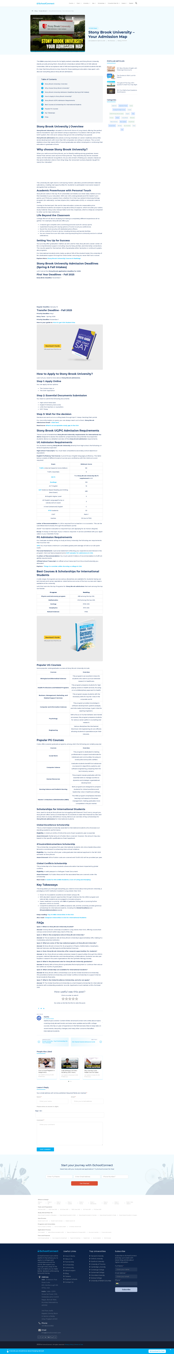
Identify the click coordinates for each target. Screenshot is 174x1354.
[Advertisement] (70, 172)
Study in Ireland (106, 1202)
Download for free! (158, 1351)
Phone (118, 1280)
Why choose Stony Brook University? (57, 88)
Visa (122, 129)
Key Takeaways (50, 113)
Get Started (84, 1183)
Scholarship (69, 1265)
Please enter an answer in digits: (48, 1106)
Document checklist (93, 1232)
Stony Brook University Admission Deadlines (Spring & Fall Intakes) (67, 92)
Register (131, 3)
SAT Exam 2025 (87, 1209)
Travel (134, 125)
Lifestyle (117, 117)
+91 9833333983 (48, 1326)
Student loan (87, 1238)
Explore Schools (71, 1279)
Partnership (69, 1262)
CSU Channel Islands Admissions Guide (83, 1042)
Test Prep (120, 125)
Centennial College (97, 1272)
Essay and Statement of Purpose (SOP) (76, 1232)
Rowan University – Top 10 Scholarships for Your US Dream (55, 1041)
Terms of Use (79, 1344)
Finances (111, 117)
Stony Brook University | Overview (56, 84)
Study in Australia (70, 1202)
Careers (131, 105)
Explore (124, 3)
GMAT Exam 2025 (53, 1209)
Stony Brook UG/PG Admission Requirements (60, 100)
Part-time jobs (107, 1238)
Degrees (127, 113)
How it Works (70, 1256)
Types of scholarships (75, 1238)
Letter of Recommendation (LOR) (56, 1232)
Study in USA (40, 1202)
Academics (114, 105)
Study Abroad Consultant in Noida (108, 1215)
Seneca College (96, 1278)
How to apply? (41, 1232)
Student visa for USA (43, 1221)
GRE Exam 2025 (41, 1209)
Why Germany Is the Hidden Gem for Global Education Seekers (91, 1072)
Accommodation (97, 1238)
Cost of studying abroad (43, 1238)
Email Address (120, 1273)
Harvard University (97, 1256)
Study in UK (50, 1202)
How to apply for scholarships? (59, 1238)
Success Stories (112, 125)
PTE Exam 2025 (97, 1209)
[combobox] (117, 1283)
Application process (123, 105)
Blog (36, 11)
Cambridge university (98, 1267)
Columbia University (98, 1275)
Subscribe (126, 1290)
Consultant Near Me (113, 3)
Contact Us (69, 1282)
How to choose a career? (60, 1226)
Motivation (132, 117)
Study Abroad (43, 11)
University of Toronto (98, 1264)
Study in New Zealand (129, 1202)
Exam (78, 3)
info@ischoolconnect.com (51, 1333)
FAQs (46, 117)
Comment (40, 1120)
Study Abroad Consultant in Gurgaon (128, 1215)
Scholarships (101, 3)
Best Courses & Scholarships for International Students (63, 104)
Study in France (81, 1202)
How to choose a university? (44, 1226)
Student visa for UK (70, 1221)
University (86, 3)
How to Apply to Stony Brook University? (58, 96)
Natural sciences (113, 121)
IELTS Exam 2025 (64, 1209)
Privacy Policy (69, 1344)
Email (73, 1097)
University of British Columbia (101, 1281)
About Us (68, 1259)
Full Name (119, 1266)
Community (69, 1268)
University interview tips (75, 1226)
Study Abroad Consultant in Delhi (68, 1215)
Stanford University (97, 1261)
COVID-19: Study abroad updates (117, 113)
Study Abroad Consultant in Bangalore (47, 1215)
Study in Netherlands (93, 1202)
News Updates (123, 121)
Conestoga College (97, 1270)
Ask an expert (70, 1270)
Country (71, 3)
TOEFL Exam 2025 (75, 1209)
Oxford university (97, 1259)
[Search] (136, 3)
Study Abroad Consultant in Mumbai (88, 1215)
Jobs (93, 3)
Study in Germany (117, 1202)
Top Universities (127, 125)
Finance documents (106, 1232)
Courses (129, 109)
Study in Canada (59, 1202)
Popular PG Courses (51, 109)
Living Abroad (125, 117)
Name (39, 1097)
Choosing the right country (119, 109)
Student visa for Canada (56, 1221)
